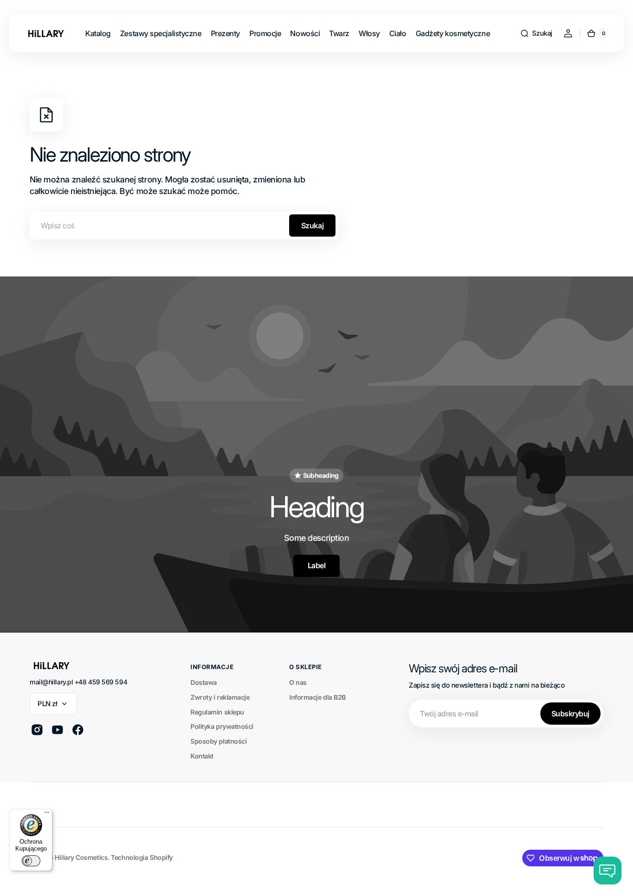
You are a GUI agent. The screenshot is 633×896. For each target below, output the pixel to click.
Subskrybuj (570, 713)
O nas (298, 682)
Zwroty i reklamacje (219, 697)
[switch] (31, 860)
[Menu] (46, 814)
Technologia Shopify (141, 857)
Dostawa (203, 682)
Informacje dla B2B (317, 697)
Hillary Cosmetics (81, 857)
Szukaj (312, 225)
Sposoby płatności (218, 741)
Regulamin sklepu (217, 712)
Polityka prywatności (221, 726)
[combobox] (184, 225)
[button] (536, 33)
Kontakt (202, 756)
